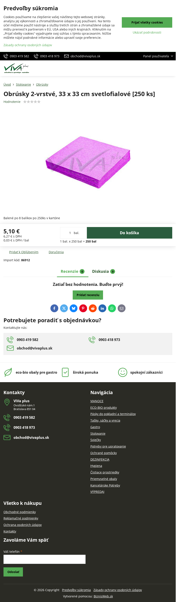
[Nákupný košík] (160, 68)
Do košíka (129, 232)
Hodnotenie (12, 102)
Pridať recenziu (88, 295)
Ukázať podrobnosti (147, 32)
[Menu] (170, 68)
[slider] (32, 101)
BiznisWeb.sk (103, 596)
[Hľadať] (149, 68)
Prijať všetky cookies (147, 22)
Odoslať (13, 572)
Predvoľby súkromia (76, 590)
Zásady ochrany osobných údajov (117, 590)
